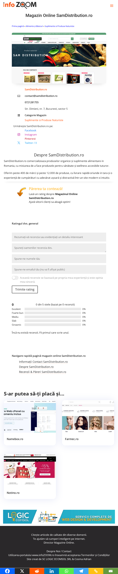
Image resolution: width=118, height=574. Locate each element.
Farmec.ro (72, 439)
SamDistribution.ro (36, 89)
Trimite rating (24, 289)
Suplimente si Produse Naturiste (59, 26)
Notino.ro (13, 493)
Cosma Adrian (83, 559)
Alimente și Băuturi (34, 26)
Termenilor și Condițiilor (95, 555)
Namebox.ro (15, 439)
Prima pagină (18, 26)
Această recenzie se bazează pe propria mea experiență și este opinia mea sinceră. (61, 279)
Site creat (32, 559)
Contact (66, 551)
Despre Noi (53, 551)
